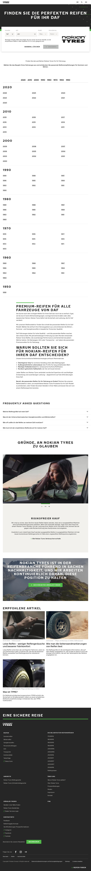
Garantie (7, 776)
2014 (63, 122)
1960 (62, 80)
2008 (34, 146)
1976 (4, 239)
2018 (34, 117)
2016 (4, 122)
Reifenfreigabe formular (11, 823)
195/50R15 (51, 742)
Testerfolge (7, 758)
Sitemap (67, 861)
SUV (5, 749)
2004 (63, 151)
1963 (4, 273)
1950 (68, 80)
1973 (4, 244)
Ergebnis (52, 47)
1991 (62, 185)
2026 (5, 93)
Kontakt (50, 795)
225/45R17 (51, 761)
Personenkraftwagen (10, 745)
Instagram (8, 830)
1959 (4, 292)
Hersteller (7, 30)
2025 (34, 93)
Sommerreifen (8, 736)
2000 (36, 80)
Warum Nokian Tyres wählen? (56, 780)
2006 (5, 151)
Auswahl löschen (32, 47)
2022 (34, 98)
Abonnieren (34, 842)
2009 (5, 146)
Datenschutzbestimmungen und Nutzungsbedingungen (47, 861)
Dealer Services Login (11, 811)
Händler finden (10, 801)
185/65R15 (51, 739)
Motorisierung (52, 30)
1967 (63, 263)
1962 (34, 273)
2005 (34, 151)
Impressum (51, 792)
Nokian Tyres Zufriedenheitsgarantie (15, 783)
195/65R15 (51, 745)
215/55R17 (51, 758)
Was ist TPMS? (10, 692)
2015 (34, 122)
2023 (5, 98)
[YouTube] (25, 851)
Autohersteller (8, 755)
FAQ (49, 801)
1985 (33, 210)
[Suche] (82, 2)
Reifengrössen (52, 770)
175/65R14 (51, 736)
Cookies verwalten (77, 861)
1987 (63, 205)
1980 (49, 80)
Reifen (6, 733)
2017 (63, 117)
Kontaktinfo (9, 817)
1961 (62, 273)
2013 (4, 127)
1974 (62, 239)
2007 (63, 146)
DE (78, 2)
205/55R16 (51, 749)
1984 (63, 210)
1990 (43, 80)
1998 (34, 175)
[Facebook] (15, 851)
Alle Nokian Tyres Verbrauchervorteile (46, 539)
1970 (55, 80)
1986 (4, 210)
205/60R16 (51, 752)
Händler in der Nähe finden (12, 805)
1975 (33, 239)
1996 (4, 180)
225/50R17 (51, 764)
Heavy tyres (9, 761)
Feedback (7, 820)
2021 (63, 98)
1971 (62, 244)
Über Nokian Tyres (53, 783)
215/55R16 (51, 755)
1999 (4, 175)
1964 (63, 268)
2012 (34, 127)
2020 (23, 80)
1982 (34, 214)
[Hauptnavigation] (86, 2)
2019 (4, 117)
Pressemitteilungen (54, 786)
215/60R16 (51, 767)
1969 (4, 263)
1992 (34, 185)
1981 (62, 214)
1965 (33, 268)
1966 (4, 268)
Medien (50, 789)
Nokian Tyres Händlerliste (11, 808)
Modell (40, 30)
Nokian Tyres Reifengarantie (12, 780)
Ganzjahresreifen (9, 742)
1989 (4, 205)
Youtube (7, 836)
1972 (33, 244)
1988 (34, 205)
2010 (30, 80)
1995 (33, 180)
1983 (4, 214)
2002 (34, 156)
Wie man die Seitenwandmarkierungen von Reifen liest (66, 645)
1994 (63, 180)
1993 (4, 185)
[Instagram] (20, 851)
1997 (63, 175)
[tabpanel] (31, 39)
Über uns (51, 776)
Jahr (17, 30)
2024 (63, 93)
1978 (33, 234)
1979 (4, 234)
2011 (62, 127)
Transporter (7, 752)
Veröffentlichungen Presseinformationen (16, 827)
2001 (63, 156)
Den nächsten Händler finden (46, 585)
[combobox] (10, 34)
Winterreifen (7, 739)
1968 (34, 263)
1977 (62, 234)
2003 (5, 156)
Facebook (8, 833)
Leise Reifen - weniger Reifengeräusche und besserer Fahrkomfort (24, 645)
